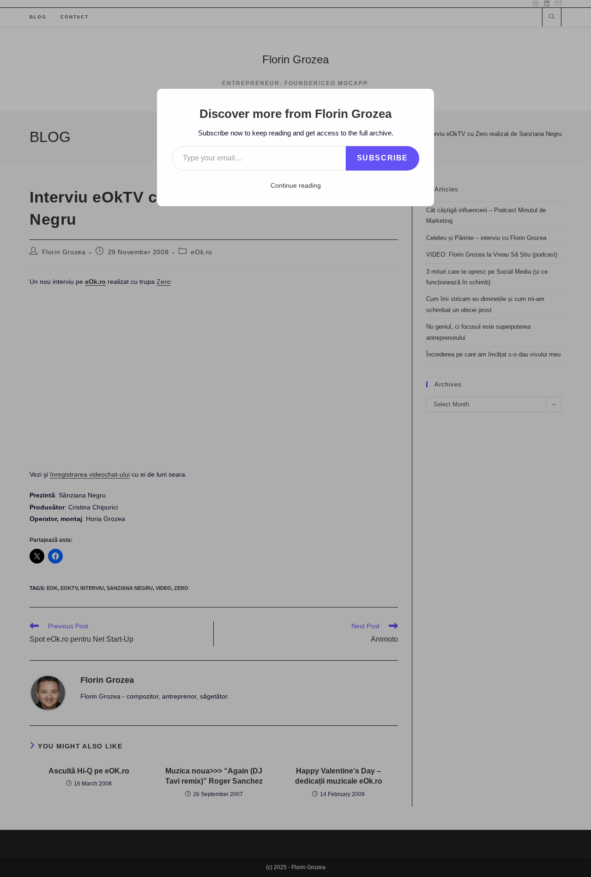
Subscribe (382, 158)
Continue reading (296, 185)
